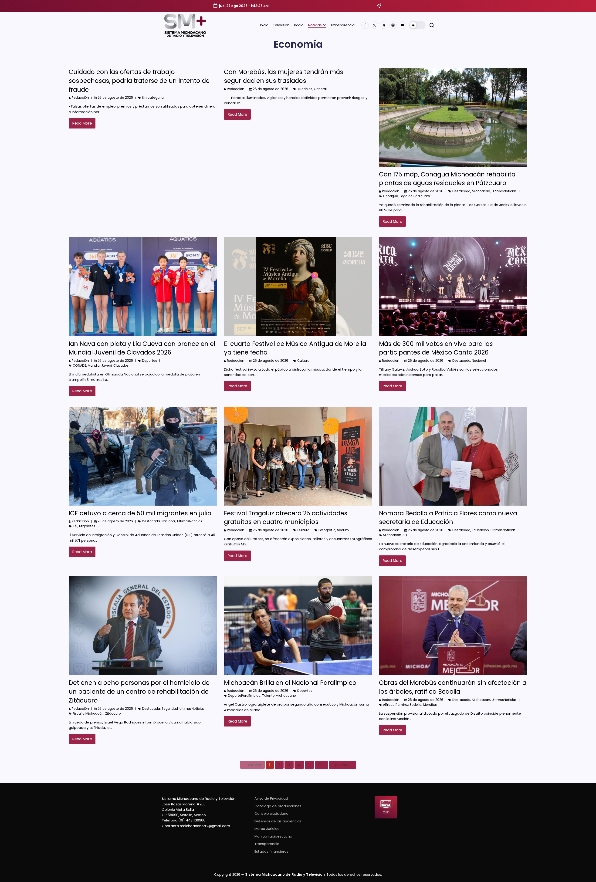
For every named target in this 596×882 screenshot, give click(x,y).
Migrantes (87, 526)
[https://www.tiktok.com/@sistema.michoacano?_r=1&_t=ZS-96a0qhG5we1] (383, 25)
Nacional (479, 360)
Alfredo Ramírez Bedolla (402, 704)
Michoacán (481, 191)
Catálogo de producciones (277, 806)
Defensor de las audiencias (277, 821)
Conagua (390, 196)
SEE (405, 535)
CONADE (79, 365)
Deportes (149, 360)
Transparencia (266, 843)
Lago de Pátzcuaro (415, 196)
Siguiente (340, 764)
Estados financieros (271, 851)
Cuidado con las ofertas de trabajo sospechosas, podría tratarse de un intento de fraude (139, 81)
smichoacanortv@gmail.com (205, 825)
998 (321, 764)
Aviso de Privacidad (271, 798)
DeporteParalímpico (244, 695)
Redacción (80, 97)
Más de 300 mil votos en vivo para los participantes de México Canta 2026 (436, 348)
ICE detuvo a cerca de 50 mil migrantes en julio (140, 513)
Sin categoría (153, 97)
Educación (480, 530)
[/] (374, 25)
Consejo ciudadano (271, 813)
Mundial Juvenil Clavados (108, 365)
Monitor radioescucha (273, 836)
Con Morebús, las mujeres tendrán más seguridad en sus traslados (283, 76)
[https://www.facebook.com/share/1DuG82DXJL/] (365, 25)
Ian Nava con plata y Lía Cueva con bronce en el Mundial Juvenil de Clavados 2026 (142, 348)
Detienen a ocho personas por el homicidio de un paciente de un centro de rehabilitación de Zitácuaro (139, 691)
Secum (343, 530)
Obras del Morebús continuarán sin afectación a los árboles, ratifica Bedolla (452, 687)
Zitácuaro (113, 713)
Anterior (254, 764)
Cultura (303, 360)
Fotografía (326, 530)
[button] (417, 25)
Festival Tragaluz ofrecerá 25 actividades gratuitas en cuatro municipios (285, 517)
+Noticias (304, 89)
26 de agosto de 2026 (115, 97)
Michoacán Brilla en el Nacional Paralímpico (290, 683)
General (320, 89)
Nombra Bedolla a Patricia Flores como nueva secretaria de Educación (448, 517)
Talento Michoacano (279, 695)
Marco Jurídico (267, 828)
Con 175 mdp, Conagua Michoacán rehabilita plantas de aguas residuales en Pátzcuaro (447, 178)
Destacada (461, 191)
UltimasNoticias (504, 191)
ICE (75, 526)
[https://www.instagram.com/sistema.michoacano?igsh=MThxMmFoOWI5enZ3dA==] (393, 25)
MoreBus (430, 704)
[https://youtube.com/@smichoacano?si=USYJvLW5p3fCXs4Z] (402, 25)
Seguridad (170, 708)
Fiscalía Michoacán (88, 713)
